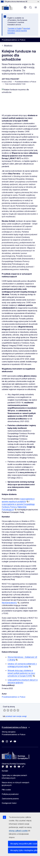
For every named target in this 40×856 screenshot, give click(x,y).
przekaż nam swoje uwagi (16, 716)
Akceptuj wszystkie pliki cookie (23, 843)
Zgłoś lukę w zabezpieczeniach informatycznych (14, 776)
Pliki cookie (6, 790)
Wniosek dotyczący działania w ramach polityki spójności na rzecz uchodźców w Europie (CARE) (21, 673)
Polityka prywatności (10, 794)
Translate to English (15, 28)
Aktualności (8, 45)
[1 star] (4, 710)
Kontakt (5, 771)
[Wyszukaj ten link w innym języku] (27, 501)
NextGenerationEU (9, 603)
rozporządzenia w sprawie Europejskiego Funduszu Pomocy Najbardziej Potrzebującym (18, 507)
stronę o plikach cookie (18, 830)
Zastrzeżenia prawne (10, 798)
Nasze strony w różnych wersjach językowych (15, 783)
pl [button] (25, 7)
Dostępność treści (9, 803)
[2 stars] (6, 710)
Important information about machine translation (19, 30)
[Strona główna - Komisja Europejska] (7, 7)
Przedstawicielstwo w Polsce (13, 697)
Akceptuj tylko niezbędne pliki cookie (23, 850)
